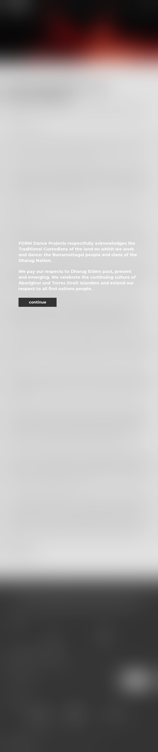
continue (37, 302)
